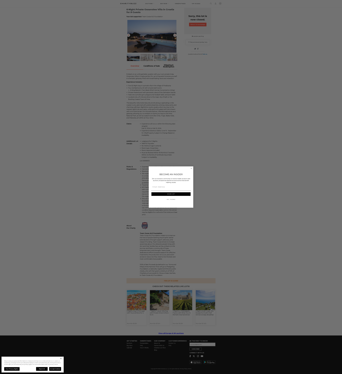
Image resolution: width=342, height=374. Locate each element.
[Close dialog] (191, 168)
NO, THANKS (171, 199)
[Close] (61, 358)
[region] (32, 365)
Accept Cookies (55, 369)
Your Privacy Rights (12, 369)
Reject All (42, 369)
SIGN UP (171, 194)
